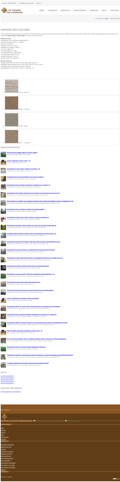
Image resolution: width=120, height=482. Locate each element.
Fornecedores (80, 10)
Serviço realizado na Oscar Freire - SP (18, 161)
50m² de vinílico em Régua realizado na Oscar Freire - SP (24, 331)
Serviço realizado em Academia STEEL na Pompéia (23, 298)
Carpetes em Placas (6, 454)
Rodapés (3, 470)
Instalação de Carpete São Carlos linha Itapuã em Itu (23, 282)
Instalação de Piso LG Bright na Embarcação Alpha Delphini (25, 209)
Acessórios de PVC (6, 447)
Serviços (94, 10)
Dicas (104, 10)
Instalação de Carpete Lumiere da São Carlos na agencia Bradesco (28, 266)
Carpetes (3, 449)
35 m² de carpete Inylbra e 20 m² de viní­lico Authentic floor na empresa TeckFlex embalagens (36, 339)
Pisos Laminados (5, 460)
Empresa (3, 430)
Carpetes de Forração (7, 451)
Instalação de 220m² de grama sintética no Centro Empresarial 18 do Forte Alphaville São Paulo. (37, 323)
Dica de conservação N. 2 (7, 378)
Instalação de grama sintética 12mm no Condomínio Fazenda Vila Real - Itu (30, 274)
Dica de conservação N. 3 (7, 379)
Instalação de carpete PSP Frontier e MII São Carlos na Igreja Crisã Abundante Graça (33, 242)
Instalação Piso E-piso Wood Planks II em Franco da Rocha (25, 177)
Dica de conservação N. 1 (7, 376)
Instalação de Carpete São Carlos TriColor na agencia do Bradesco (28, 217)
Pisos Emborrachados (7, 458)
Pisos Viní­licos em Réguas (8, 467)
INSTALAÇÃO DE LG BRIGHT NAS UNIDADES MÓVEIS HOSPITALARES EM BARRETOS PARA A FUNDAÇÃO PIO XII (40, 201)
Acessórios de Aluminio (7, 444)
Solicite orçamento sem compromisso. (11, 391)
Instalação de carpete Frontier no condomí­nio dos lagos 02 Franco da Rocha (31, 250)
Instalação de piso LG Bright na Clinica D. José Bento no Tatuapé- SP (28, 185)
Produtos (65, 10)
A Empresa (52, 10)
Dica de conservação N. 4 (7, 381)
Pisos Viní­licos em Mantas (8, 463)
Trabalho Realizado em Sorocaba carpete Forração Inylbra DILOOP (28, 363)
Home (41, 10)
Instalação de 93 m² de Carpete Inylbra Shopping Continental (26, 347)
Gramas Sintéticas (6, 456)
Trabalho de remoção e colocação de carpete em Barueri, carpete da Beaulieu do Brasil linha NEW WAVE (40, 355)
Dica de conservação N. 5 (7, 383)
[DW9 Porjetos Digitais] (116, 479)
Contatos (114, 10)
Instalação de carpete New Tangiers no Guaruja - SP (23, 169)
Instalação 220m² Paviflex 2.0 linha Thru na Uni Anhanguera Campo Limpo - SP (31, 233)
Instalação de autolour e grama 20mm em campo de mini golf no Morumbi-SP (31, 225)
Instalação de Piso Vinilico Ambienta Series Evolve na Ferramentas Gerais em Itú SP (33, 193)
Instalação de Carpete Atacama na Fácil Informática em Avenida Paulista (30, 290)
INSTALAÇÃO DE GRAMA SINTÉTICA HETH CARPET (22, 152)
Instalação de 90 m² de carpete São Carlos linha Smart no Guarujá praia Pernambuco (33, 306)
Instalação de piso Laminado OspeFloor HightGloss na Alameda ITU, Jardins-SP (32, 314)
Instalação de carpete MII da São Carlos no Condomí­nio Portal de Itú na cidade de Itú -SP (35, 258)
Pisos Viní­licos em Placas (8, 465)
